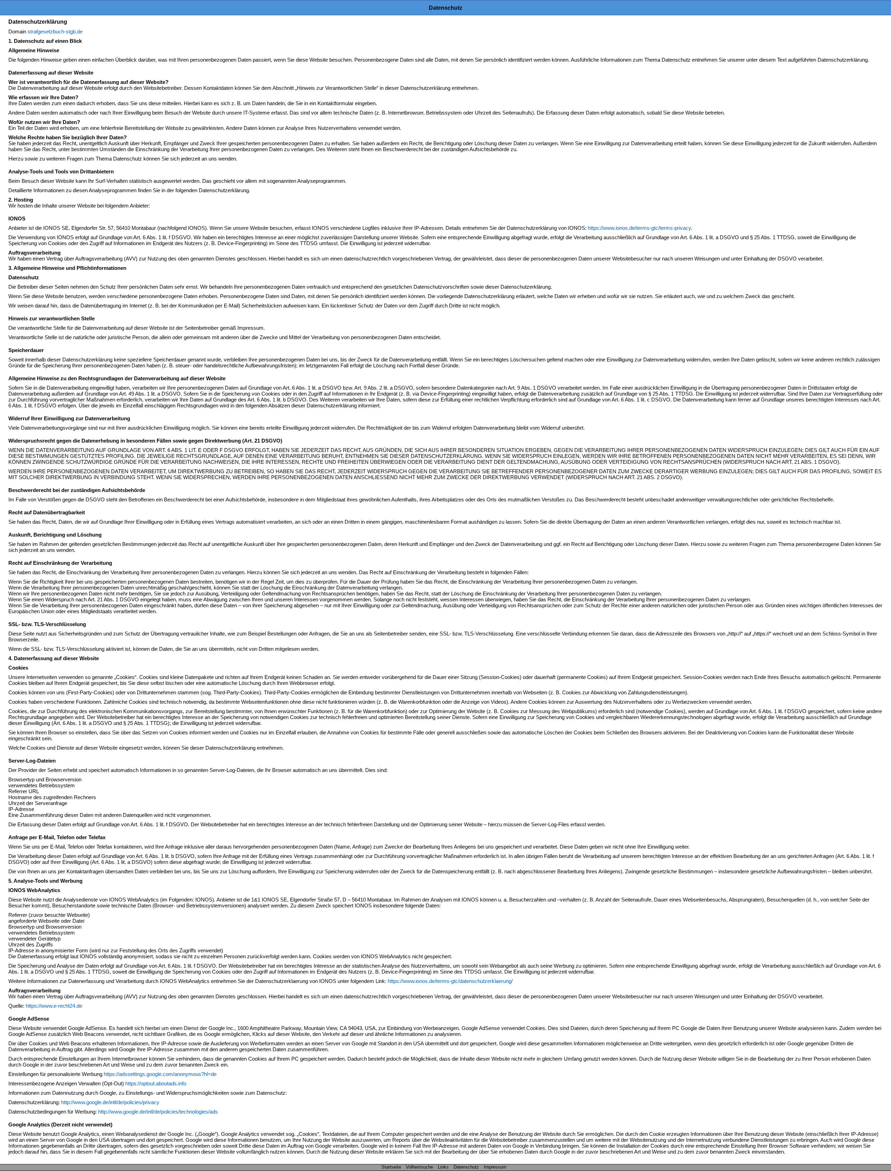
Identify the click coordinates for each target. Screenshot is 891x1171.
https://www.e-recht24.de (54, 1006)
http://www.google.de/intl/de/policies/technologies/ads (158, 1112)
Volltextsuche (419, 1167)
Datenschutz (466, 1167)
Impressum (495, 1167)
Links (443, 1167)
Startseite (391, 1167)
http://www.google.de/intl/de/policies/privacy (110, 1102)
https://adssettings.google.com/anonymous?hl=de (160, 1074)
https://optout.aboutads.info (155, 1083)
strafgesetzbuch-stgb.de (54, 31)
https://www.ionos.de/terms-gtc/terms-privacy (639, 228)
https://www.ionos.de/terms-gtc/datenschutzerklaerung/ (450, 981)
